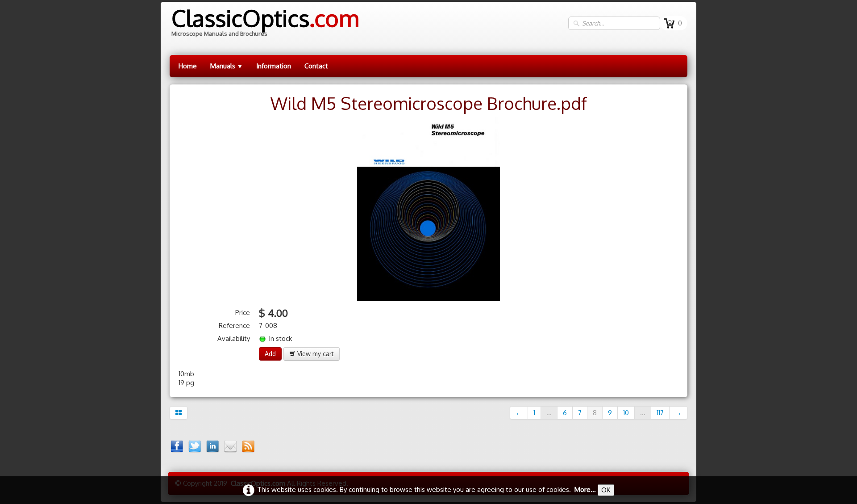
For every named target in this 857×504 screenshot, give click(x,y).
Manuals (226, 66)
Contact (316, 66)
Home (188, 66)
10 (626, 412)
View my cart (314, 353)
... (549, 412)
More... (585, 489)
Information (273, 66)
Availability (233, 338)
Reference (234, 325)
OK (606, 490)
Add (270, 353)
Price (242, 312)
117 (660, 412)
